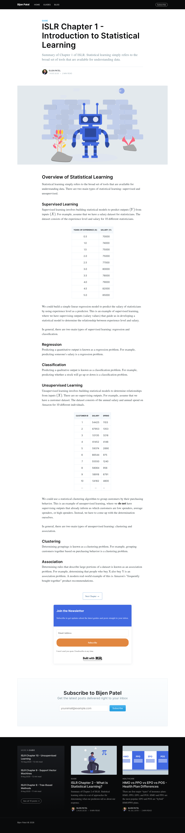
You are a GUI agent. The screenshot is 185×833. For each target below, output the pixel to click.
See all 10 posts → (31, 801)
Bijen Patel (23, 4)
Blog (57, 4)
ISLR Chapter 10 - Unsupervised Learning (38, 757)
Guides (47, 4)
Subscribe (161, 4)
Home (37, 4)
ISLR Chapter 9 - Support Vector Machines (38, 772)
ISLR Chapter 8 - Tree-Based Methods (36, 787)
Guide (45, 21)
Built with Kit (92, 658)
